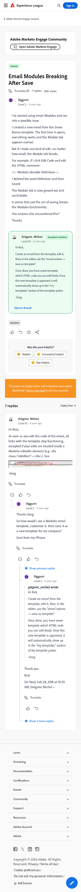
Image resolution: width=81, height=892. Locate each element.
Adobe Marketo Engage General (22, 18)
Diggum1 (23, 100)
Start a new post (35, 390)
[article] (40, 457)
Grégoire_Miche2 (32, 236)
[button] (21, 91)
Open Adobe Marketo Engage (38, 47)
